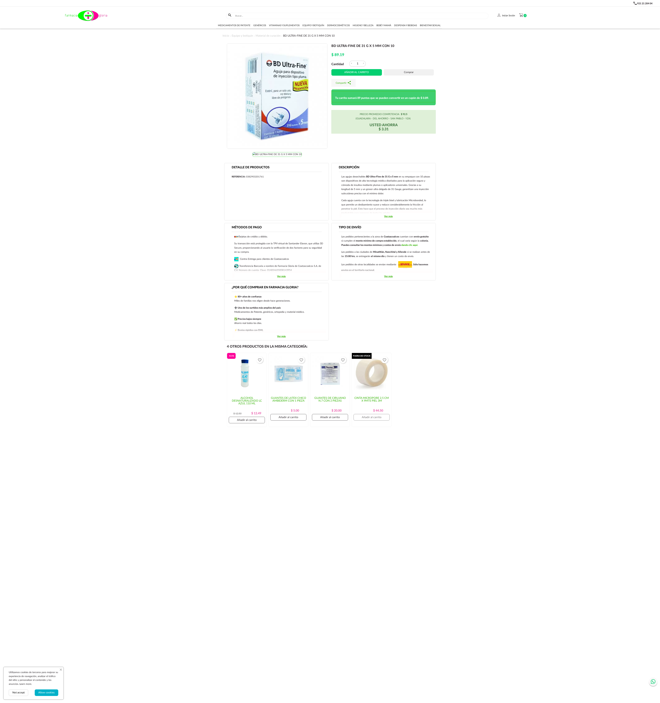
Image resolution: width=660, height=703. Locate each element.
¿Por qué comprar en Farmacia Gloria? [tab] (265, 287)
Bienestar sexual (430, 25)
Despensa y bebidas (405, 25)
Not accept (18, 692)
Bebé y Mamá (383, 25)
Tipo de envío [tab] (350, 227)
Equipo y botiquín (313, 25)
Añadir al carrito (356, 72)
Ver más (388, 216)
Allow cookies (46, 692)
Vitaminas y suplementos (284, 25)
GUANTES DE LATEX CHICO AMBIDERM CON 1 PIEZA (288, 399)
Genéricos (259, 25)
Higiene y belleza (363, 25)
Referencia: (238, 177)
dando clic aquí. (409, 245)
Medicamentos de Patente (234, 25)
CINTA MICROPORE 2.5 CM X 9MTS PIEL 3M (371, 399)
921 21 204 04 (644, 3)
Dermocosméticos (338, 25)
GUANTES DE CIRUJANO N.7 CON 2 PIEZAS (330, 399)
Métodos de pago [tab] (247, 227)
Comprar (409, 72)
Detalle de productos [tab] (251, 167)
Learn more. (25, 684)
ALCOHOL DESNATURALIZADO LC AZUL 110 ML (247, 401)
